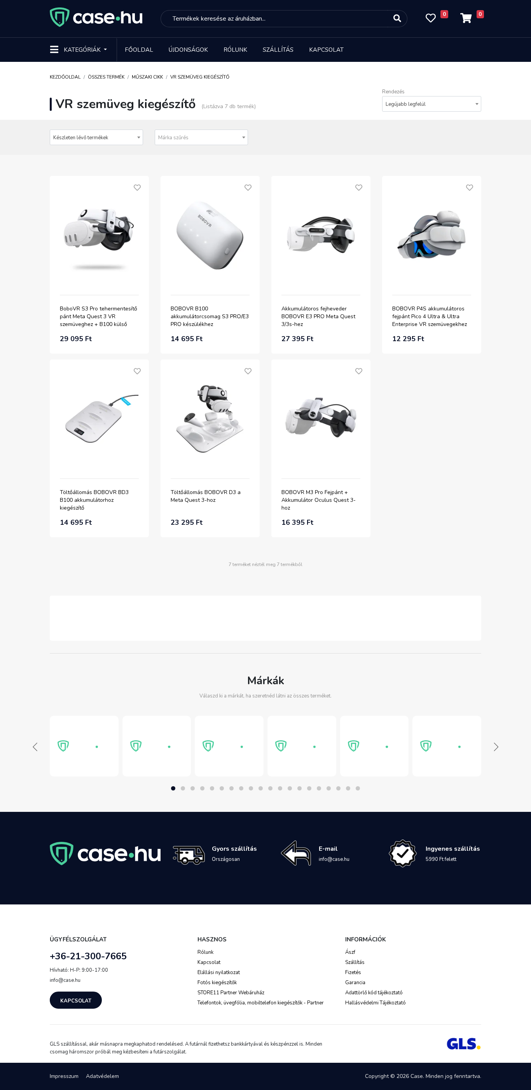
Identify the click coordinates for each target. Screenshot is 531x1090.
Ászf (350, 952)
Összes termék (106, 77)
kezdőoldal (65, 77)
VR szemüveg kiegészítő (199, 77)
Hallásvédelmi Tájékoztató (375, 1002)
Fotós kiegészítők (217, 982)
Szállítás (278, 50)
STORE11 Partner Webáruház (230, 992)
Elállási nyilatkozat (218, 972)
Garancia (355, 982)
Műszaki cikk (147, 77)
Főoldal (139, 50)
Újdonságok (188, 50)
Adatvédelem (102, 1076)
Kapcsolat (326, 50)
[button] (173, 788)
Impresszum (64, 1076)
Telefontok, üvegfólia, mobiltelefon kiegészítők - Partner (260, 1002)
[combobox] (431, 104)
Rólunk (235, 50)
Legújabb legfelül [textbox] (406, 104)
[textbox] (201, 137)
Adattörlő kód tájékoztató (374, 992)
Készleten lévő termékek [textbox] (80, 137)
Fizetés (353, 972)
